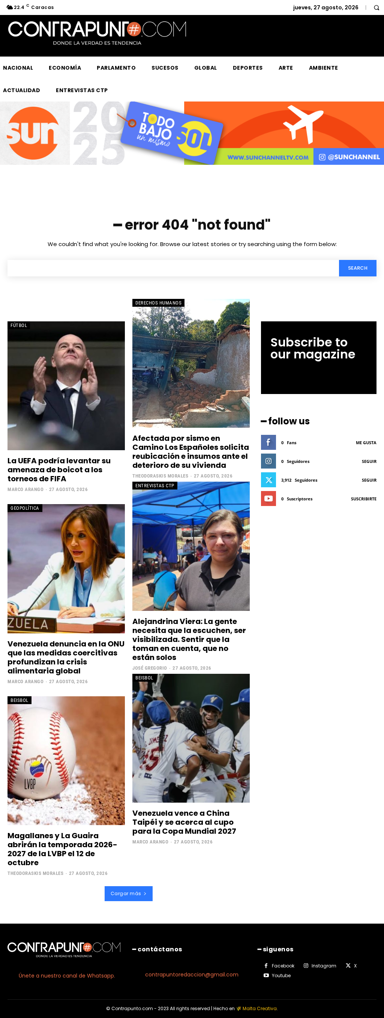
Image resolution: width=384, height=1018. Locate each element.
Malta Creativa (260, 1008)
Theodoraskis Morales (160, 476)
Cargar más (126, 893)
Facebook (283, 966)
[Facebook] (266, 966)
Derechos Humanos (158, 303)
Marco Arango (26, 489)
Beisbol (19, 700)
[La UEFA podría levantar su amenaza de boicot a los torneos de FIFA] (66, 385)
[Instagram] (306, 966)
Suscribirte (363, 499)
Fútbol (18, 325)
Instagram (324, 966)
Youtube (281, 975)
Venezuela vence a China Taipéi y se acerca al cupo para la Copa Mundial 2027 (184, 822)
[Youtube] (266, 976)
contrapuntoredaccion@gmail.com (191, 974)
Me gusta (366, 442)
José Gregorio (149, 668)
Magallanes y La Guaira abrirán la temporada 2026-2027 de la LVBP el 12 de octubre (62, 849)
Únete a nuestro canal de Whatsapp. (67, 975)
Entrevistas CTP (154, 485)
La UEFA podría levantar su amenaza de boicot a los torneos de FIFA (59, 469)
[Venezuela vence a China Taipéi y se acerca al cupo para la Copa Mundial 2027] (191, 738)
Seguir (369, 461)
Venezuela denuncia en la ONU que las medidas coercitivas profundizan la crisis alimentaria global (66, 657)
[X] (348, 966)
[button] (376, 7)
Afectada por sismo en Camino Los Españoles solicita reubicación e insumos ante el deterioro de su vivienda (190, 451)
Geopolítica (24, 508)
